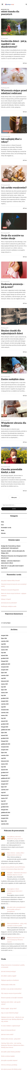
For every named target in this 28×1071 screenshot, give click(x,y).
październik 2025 (5, 664)
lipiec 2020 (4, 732)
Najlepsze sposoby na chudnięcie (10, 980)
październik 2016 (5, 812)
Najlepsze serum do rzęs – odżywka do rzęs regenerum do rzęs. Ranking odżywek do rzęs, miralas (12, 1019)
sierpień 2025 (4, 669)
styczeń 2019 (4, 735)
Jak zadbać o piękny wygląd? (8, 976)
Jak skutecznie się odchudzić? (9, 603)
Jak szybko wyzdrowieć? (14, 187)
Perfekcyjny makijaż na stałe (8, 606)
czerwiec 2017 (5, 789)
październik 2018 (5, 744)
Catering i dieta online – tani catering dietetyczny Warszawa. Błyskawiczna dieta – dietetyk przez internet (12, 1045)
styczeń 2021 (4, 721)
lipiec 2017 (4, 787)
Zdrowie (5, 179)
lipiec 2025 (4, 672)
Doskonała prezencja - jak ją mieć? (12, 285)
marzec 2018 (4, 764)
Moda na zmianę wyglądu (8, 1056)
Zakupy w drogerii (6, 599)
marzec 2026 (4, 650)
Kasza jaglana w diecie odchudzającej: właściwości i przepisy (14, 891)
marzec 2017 (4, 798)
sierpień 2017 (4, 784)
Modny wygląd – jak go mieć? (9, 1008)
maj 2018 (3, 758)
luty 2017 (3, 801)
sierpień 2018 (4, 749)
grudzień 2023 (5, 698)
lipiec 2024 (4, 689)
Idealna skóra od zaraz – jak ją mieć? (11, 1039)
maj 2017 (3, 792)
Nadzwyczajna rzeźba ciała (8, 984)
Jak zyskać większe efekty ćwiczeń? (10, 580)
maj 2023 (3, 707)
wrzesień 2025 (5, 667)
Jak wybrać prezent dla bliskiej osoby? (11, 1069)
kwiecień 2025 (5, 681)
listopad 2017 (4, 775)
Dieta (2, 522)
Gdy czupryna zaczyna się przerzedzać (11, 993)
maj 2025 (3, 678)
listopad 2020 (4, 727)
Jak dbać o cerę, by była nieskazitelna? (11, 989)
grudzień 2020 (5, 724)
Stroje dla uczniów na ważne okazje (12, 237)
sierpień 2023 (4, 701)
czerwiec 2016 (5, 824)
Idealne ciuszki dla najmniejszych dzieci (12, 332)
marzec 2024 (4, 692)
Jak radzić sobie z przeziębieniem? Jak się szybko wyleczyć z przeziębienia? (16, 909)
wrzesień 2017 (5, 781)
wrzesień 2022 (5, 709)
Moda (5, 33)
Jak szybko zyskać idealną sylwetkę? (10, 1052)
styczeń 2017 (4, 804)
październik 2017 (5, 778)
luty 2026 (3, 652)
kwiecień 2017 (5, 795)
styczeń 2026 (4, 655)
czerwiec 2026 (5, 641)
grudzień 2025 (5, 658)
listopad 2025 (4, 661)
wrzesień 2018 (5, 747)
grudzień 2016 (5, 807)
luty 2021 (3, 718)
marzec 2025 (4, 684)
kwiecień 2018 (5, 761)
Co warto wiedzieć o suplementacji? (10, 1026)
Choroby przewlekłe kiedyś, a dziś (11, 471)
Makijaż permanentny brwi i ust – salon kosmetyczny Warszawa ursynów (16, 940)
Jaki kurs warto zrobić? (7, 1034)
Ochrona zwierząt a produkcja (9, 1065)
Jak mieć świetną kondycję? (8, 971)
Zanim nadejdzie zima (12, 379)
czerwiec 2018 (5, 755)
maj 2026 (3, 644)
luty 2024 (3, 695)
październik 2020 (5, 729)
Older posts (14, 497)
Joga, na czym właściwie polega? (9, 1013)
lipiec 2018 (4, 752)
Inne (2, 524)
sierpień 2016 (4, 818)
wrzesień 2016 (5, 815)
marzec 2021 (4, 715)
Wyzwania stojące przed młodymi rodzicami (14, 92)
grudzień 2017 (5, 772)
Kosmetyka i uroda (8, 276)
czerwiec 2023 (5, 704)
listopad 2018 (4, 741)
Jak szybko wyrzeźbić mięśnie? (9, 1060)
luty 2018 (3, 767)
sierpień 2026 (4, 635)
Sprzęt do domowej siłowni (8, 1030)
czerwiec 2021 (5, 712)
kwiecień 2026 (5, 647)
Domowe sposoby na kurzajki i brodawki (12, 997)
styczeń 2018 (4, 769)
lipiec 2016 (4, 821)
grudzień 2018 (5, 738)
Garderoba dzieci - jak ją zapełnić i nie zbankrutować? (13, 44)
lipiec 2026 (4, 638)
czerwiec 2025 (5, 675)
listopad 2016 (4, 809)
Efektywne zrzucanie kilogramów (10, 590)
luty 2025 (3, 687)
